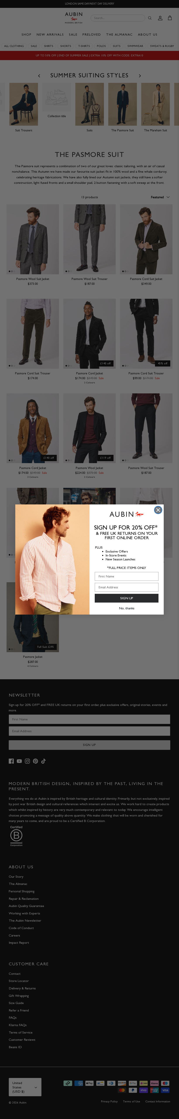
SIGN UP (126, 598)
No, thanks (126, 608)
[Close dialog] (158, 510)
